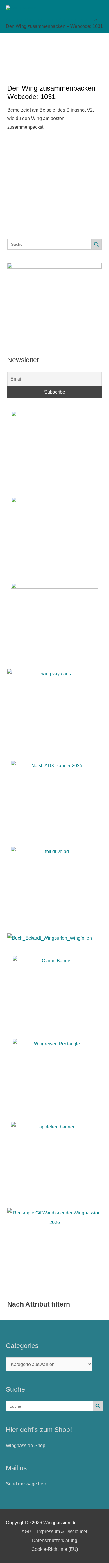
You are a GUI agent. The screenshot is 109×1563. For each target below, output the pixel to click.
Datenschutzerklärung (54, 1540)
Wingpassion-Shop (25, 1445)
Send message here (26, 1483)
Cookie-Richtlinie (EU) (54, 1549)
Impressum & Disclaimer (62, 1531)
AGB (26, 1531)
